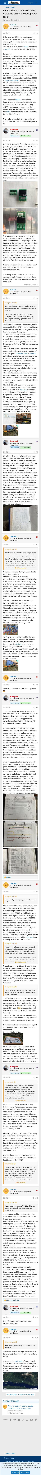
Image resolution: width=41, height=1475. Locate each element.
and (12, 1300)
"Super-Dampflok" (12, 80)
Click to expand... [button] (20, 568)
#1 (37, 33)
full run (19, 644)
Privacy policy (29, 1461)
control (33, 353)
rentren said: (9, 1082)
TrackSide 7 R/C (22, 353)
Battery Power (18, 1411)
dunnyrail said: (10, 303)
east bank (18, 1361)
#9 (37, 1077)
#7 (37, 707)
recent (7, 49)
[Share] (33, 33)
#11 (36, 1317)
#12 (36, 1337)
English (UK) (9, 1458)
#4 (37, 452)
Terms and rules (18, 1461)
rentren (7, 20)
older (26, 46)
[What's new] (36, 2)
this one (29, 937)
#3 (37, 298)
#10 (36, 1198)
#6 (37, 685)
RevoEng (23, 389)
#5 (37, 545)
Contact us (7, 1461)
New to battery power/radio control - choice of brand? (20, 1407)
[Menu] (5, 2)
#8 (37, 892)
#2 (37, 140)
